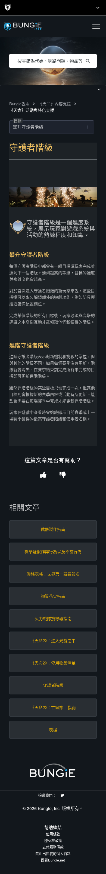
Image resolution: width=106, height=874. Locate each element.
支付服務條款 (53, 847)
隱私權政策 (53, 840)
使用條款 (53, 833)
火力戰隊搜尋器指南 (53, 618)
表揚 (53, 729)
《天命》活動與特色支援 (31, 110)
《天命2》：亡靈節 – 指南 (53, 707)
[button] (96, 26)
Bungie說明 (19, 103)
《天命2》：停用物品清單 (53, 662)
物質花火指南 (53, 596)
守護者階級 (53, 685)
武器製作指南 (53, 529)
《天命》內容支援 (54, 103)
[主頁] (36, 26)
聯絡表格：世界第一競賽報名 (53, 573)
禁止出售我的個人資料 (53, 853)
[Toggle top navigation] (98, 7)
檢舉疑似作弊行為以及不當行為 (53, 551)
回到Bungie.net (53, 860)
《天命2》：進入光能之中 (53, 640)
